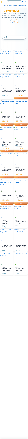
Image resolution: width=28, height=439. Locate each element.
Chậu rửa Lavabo (21, 5)
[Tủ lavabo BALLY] (12, 21)
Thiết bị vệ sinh (12, 5)
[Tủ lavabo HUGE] (16, 21)
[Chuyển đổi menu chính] (25, 2)
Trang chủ (4, 5)
